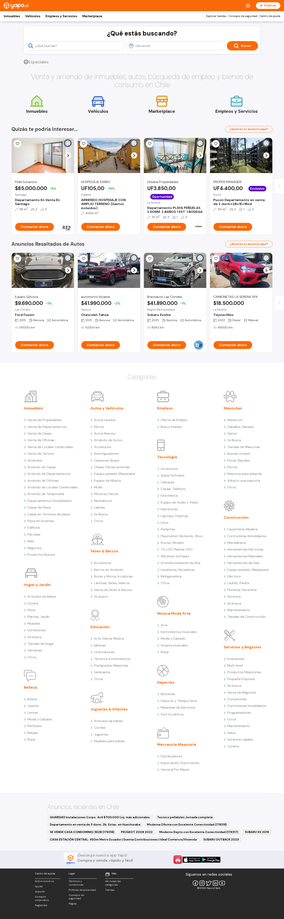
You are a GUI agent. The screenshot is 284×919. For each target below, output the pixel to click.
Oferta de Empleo (174, 420)
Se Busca (101, 514)
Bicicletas (168, 694)
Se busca (34, 637)
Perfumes (34, 726)
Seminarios (102, 672)
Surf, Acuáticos (172, 714)
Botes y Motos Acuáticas (113, 576)
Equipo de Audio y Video (179, 502)
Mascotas (233, 408)
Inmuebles (12, 16)
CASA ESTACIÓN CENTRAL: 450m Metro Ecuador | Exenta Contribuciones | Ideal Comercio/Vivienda (123, 839)
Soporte (39, 891)
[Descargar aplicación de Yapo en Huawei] (178, 859)
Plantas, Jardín (38, 616)
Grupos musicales (174, 645)
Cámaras (167, 482)
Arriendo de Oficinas (43, 480)
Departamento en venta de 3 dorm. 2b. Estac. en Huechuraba (95, 824)
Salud (231, 733)
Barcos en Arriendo (108, 570)
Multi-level (235, 665)
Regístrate (41, 905)
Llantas (99, 507)
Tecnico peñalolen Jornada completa (184, 817)
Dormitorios (36, 630)
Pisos (31, 610)
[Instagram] (202, 883)
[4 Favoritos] (17, 143)
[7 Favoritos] (216, 258)
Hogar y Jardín (37, 584)
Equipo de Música (107, 480)
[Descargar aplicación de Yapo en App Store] (192, 860)
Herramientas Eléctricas (245, 549)
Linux (164, 522)
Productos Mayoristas (244, 672)
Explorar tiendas (216, 16)
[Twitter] (208, 883)
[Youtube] (222, 883)
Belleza (30, 687)
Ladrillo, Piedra (238, 583)
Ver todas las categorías (113, 883)
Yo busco (101, 596)
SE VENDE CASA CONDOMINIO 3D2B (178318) (82, 832)
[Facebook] (195, 883)
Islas (30, 541)
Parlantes (168, 529)
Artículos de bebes (108, 721)
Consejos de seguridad (242, 16)
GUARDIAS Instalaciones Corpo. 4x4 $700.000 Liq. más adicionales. (100, 817)
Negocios (34, 548)
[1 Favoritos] (149, 143)
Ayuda (38, 886)
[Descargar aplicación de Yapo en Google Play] (210, 860)
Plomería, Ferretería (242, 590)
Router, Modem (172, 543)
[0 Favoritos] (83, 143)
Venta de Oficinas (40, 440)
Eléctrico (234, 576)
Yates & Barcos (104, 551)
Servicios (234, 596)
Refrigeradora (171, 576)
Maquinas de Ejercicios (178, 707)
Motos (99, 427)
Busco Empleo (171, 427)
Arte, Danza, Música (109, 638)
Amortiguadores (106, 453)
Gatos (232, 433)
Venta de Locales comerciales (50, 447)
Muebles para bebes (109, 741)
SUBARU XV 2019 (257, 832)
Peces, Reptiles (238, 460)
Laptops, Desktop (174, 516)
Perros (232, 467)
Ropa (31, 739)
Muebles (33, 623)
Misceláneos (236, 543)
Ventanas (34, 650)
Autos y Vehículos (106, 408)
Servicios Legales (240, 739)
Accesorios (102, 447)
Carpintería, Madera (242, 529)
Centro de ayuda (269, 16)
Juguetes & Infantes (109, 709)
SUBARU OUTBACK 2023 (221, 839)
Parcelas (33, 534)
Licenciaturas (104, 652)
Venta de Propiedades (44, 420)
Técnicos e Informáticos (112, 659)
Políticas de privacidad (82, 890)
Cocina (32, 603)
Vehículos (32, 16)
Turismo (233, 746)
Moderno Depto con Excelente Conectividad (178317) (198, 832)
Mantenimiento (238, 610)
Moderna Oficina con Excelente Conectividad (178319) (187, 824)
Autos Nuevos (104, 433)
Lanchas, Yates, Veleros (112, 583)
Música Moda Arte (174, 613)
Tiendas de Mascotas (243, 447)
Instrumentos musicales (179, 632)
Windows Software (175, 556)
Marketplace (92, 16)
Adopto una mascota (243, 480)
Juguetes (101, 734)
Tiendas (110, 890)
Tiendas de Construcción (246, 616)
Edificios (33, 527)
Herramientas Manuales (245, 556)
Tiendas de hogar (40, 643)
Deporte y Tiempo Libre (179, 701)
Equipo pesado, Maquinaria (114, 474)
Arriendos (34, 460)
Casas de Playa (39, 507)
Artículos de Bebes (41, 596)
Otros (31, 657)
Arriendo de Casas (41, 467)
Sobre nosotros (44, 881)
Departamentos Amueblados (49, 501)
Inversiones (235, 659)
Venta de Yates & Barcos (113, 590)
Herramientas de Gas (243, 563)
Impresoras (169, 509)
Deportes (165, 682)
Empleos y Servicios (61, 16)
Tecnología (167, 457)
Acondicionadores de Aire (180, 563)
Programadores (239, 712)
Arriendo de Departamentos (49, 474)
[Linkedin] (215, 883)
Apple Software (172, 475)
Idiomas (100, 645)
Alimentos (234, 420)
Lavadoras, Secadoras (178, 570)
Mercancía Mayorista (176, 744)
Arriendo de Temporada (45, 494)
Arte (164, 625)
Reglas (73, 903)
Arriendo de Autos (108, 440)
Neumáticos (103, 501)
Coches (100, 727)
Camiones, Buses (106, 460)
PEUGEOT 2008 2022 (137, 832)
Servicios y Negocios (242, 647)
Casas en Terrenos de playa (48, 514)
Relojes (32, 733)
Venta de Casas (39, 433)
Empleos (165, 408)
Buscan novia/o (238, 453)
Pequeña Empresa (241, 679)
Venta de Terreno (40, 453)
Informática (169, 495)
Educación (100, 626)
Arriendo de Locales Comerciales (52, 487)
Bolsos (32, 699)
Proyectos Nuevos (41, 554)
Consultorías (237, 699)
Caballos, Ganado (240, 427)
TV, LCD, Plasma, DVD (177, 549)
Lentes (32, 712)
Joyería (32, 706)
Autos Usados (105, 420)
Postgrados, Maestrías (111, 665)
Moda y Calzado (39, 719)
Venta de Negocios (241, 692)
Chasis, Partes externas (112, 467)
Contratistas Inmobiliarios (246, 536)
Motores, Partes (106, 494)
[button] (68, 155)
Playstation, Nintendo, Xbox (182, 536)
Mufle (98, 487)
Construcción (236, 517)
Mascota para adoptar (244, 474)
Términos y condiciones (76, 883)
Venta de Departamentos (47, 427)
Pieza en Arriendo (40, 521)
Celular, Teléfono (173, 489)
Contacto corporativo (42, 898)
